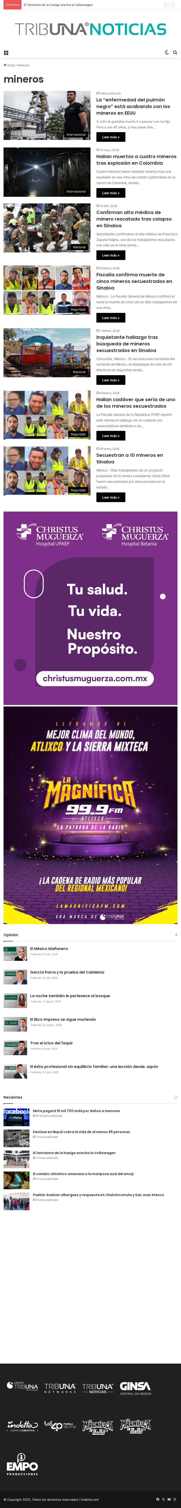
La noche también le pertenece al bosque (70, 995)
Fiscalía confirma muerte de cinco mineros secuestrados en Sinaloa (134, 281)
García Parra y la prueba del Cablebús (67, 972)
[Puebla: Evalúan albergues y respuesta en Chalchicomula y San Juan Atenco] (16, 1201)
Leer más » (110, 137)
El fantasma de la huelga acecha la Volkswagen (74, 1153)
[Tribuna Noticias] (90, 28)
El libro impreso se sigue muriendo (63, 1019)
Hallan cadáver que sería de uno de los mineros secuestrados (135, 402)
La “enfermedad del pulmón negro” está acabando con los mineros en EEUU (133, 106)
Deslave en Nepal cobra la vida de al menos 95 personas (81, 1132)
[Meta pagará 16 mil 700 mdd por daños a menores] (16, 1117)
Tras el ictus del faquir (51, 1043)
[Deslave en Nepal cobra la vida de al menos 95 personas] (16, 1138)
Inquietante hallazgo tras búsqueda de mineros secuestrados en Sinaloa (127, 344)
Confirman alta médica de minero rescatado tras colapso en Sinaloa (134, 219)
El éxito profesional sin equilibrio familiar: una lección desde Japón (94, 1066)
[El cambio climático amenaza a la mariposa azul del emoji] (16, 1180)
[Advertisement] (90, 1250)
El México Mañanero (49, 948)
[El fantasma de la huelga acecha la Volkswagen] (16, 1159)
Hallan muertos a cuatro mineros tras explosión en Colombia (136, 159)
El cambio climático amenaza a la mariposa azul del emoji (83, 1174)
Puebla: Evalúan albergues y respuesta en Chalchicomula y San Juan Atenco (98, 1195)
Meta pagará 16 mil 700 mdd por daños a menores (76, 1111)
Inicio (10, 65)
